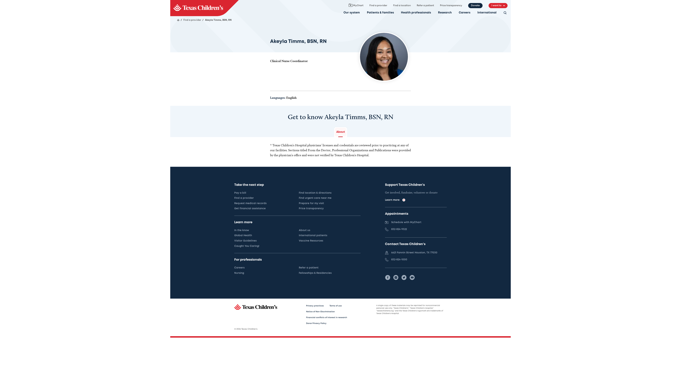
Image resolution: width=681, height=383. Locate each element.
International (487, 12)
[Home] (178, 20)
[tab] (340, 132)
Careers (464, 12)
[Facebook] (387, 277)
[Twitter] (404, 277)
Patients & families (380, 12)
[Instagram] (395, 277)
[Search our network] (505, 13)
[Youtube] (412, 277)
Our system (352, 12)
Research (445, 12)
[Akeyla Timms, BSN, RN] (204, 8)
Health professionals (416, 12)
